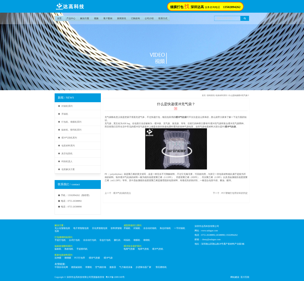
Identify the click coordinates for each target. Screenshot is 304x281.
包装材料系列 (221, 95)
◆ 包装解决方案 (66, 169)
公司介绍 (149, 18)
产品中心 (70, 18)
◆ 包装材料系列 (66, 145)
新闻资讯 (121, 18)
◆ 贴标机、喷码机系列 (69, 130)
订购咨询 (135, 18)
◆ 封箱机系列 (65, 106)
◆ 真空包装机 (65, 153)
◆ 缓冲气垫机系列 (67, 138)
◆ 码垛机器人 (65, 161)
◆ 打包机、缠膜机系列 (69, 122)
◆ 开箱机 (63, 114)
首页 (59, 18)
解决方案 (84, 18)
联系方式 (162, 18)
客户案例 (107, 18)
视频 (96, 18)
